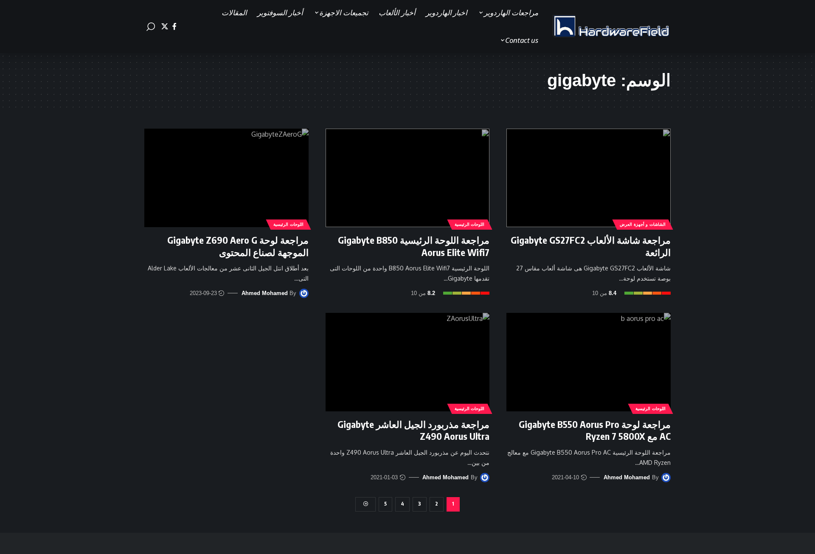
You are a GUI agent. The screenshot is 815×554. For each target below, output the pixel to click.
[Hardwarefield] (611, 26)
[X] (164, 26)
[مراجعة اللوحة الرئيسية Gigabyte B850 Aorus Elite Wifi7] (408, 178)
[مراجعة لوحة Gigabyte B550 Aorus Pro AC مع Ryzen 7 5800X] (588, 362)
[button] (150, 27)
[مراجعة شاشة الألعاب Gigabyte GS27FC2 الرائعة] (588, 178)
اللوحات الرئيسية (470, 224)
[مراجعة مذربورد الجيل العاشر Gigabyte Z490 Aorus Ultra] (408, 362)
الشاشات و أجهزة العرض (643, 224)
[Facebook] (174, 26)
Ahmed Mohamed (265, 293)
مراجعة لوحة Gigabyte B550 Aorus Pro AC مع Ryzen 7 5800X (595, 430)
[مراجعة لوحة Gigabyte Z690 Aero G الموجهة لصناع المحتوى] (226, 178)
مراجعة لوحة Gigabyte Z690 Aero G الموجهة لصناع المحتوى (238, 246)
